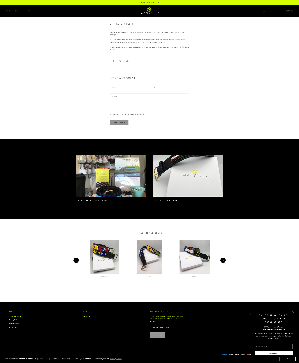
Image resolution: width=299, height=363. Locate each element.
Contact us (86, 316)
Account (264, 11)
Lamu (150, 277)
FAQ (84, 320)
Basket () (288, 11)
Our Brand (29, 11)
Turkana (104, 277)
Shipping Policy (14, 324)
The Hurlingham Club (92, 200)
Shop (17, 11)
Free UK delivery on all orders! (149, 2)
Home (8, 11)
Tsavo (194, 277)
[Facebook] (246, 314)
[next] (223, 260)
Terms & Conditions (15, 316)
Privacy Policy (13, 320)
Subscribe (273, 354)
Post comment (119, 122)
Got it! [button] (287, 359)
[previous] (76, 260)
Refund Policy (13, 327)
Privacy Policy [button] (116, 359)
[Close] (293, 312)
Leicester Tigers (166, 200)
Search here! (275, 11)
